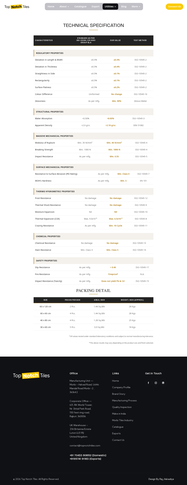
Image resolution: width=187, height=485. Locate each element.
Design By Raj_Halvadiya (161, 479)
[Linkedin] (163, 383)
